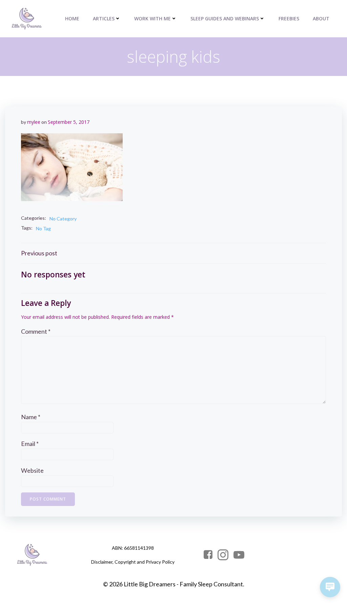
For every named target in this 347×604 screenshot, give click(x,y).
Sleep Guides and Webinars (224, 18)
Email (30, 443)
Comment (35, 331)
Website (32, 470)
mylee (33, 122)
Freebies (289, 18)
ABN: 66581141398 (133, 548)
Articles (104, 18)
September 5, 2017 (68, 122)
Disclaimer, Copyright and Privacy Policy (133, 562)
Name (30, 417)
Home (72, 18)
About (321, 18)
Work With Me (152, 18)
